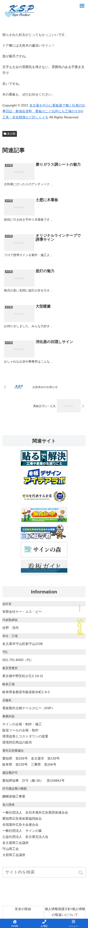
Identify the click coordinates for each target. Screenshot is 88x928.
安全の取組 (23, 909)
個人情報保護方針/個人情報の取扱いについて (65, 912)
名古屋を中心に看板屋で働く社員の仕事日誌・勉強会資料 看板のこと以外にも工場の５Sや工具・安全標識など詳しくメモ (43, 111)
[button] (81, 872)
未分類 (11, 133)
